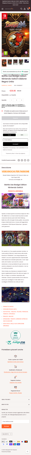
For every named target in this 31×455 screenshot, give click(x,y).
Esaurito (15, 118)
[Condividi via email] (28, 160)
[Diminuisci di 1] (11, 100)
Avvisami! (15, 144)
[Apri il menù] (2, 9)
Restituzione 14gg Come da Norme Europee (15, 372)
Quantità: (4, 100)
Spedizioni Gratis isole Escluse (15, 361)
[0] (28, 9)
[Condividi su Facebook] (19, 160)
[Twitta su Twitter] (25, 160)
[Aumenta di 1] (21, 100)
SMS (22, 135)
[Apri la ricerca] (21, 9)
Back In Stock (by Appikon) (18, 153)
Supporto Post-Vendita (15, 382)
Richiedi (6, 426)
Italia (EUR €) (6, 434)
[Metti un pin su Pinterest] (22, 160)
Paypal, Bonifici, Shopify (15, 393)
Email (9, 135)
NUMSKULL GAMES (7, 85)
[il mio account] (24, 9)
